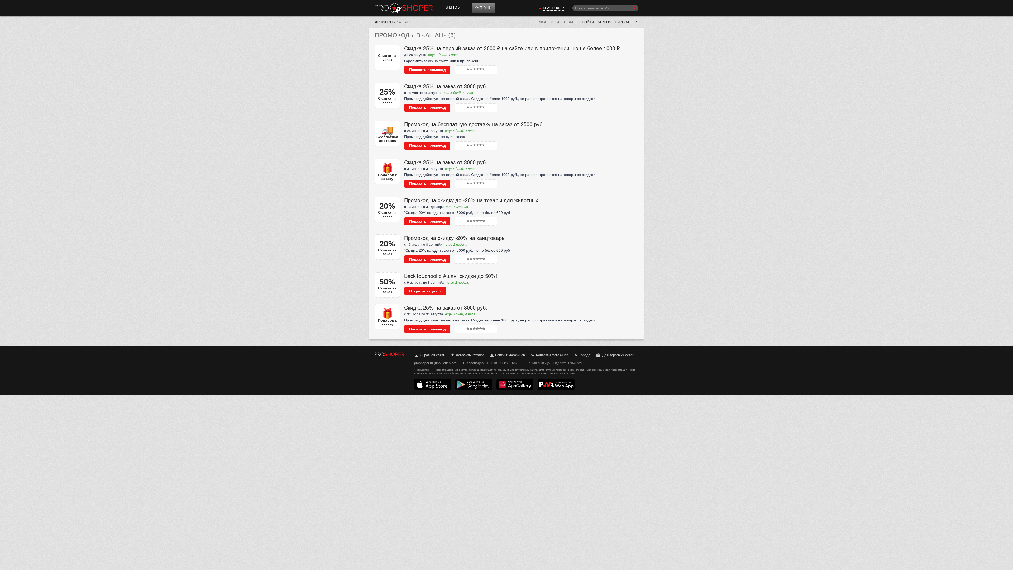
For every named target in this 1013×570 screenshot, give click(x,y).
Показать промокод (427, 70)
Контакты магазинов (551, 354)
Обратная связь (432, 354)
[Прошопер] (376, 22)
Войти (588, 22)
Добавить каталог (469, 354)
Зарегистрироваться (617, 22)
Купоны (483, 8)
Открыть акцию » (425, 291)
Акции (453, 8)
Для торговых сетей (617, 354)
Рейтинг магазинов (509, 354)
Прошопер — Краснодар (404, 8)
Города (584, 354)
